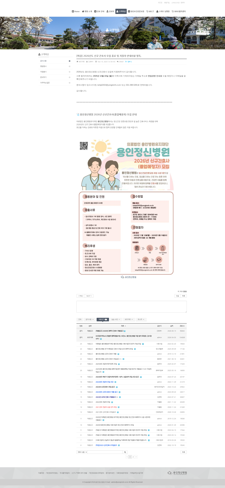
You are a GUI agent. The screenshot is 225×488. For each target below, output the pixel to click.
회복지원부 (159, 370)
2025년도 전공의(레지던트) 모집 (106, 364)
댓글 (177, 296)
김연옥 (159, 397)
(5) (117, 397)
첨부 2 (129, 62)
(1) (120, 359)
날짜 (171, 326)
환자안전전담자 (159, 387)
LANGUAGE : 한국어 (178, 3)
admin (159, 337)
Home (77, 11)
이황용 (159, 402)
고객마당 (122, 11)
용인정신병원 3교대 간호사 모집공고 (107, 359)
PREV (81, 296)
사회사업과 (159, 440)
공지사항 (43, 61)
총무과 (159, 364)
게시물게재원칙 (65, 473)
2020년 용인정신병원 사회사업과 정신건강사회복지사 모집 (115, 425)
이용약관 (41, 473)
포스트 (141, 319)
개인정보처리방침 (52, 473)
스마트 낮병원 (164, 11)
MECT (151, 11)
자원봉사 (43, 72)
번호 (81, 326)
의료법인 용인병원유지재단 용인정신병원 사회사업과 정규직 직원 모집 (118, 344)
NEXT (88, 296)
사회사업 (159, 344)
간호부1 (90, 62)
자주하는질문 (45, 83)
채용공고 (103, 319)
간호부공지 (159, 412)
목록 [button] (183, 452)
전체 (79, 319)
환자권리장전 (110, 473)
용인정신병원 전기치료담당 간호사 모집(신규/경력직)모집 (114, 349)
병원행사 (43, 66)
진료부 (111, 11)
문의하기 (43, 77)
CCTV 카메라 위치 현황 (79, 473)
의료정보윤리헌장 (122, 473)
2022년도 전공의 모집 (103, 402)
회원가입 (167, 3)
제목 (122, 326)
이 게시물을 (182, 291)
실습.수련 (115, 319)
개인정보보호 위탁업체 (96, 473)
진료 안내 (100, 11)
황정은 (159, 359)
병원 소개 (88, 11)
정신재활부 (159, 349)
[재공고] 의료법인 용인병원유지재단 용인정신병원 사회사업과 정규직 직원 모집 (121, 430)
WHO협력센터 (180, 11)
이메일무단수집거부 (136, 473)
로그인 (160, 3)
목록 (183, 296)
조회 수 (182, 326)
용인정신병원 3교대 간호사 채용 (106, 354)
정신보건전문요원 (137, 11)
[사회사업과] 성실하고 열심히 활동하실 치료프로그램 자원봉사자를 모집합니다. (121, 440)
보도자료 (129, 319)
